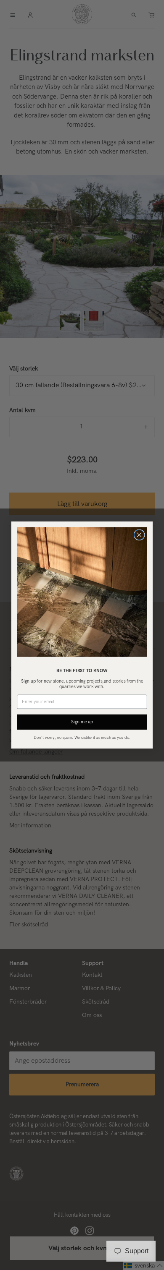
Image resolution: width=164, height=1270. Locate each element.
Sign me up (82, 722)
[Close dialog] (139, 535)
